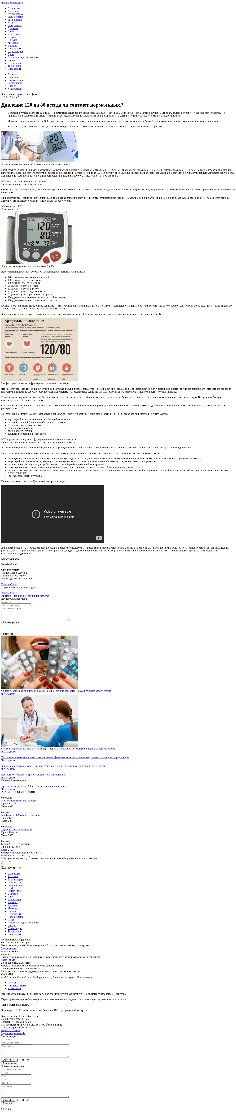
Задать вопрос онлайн (13, 1033)
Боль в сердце (15, 16)
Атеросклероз (15, 14)
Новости (12, 85)
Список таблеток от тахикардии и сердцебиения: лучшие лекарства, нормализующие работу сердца (56, 690)
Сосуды (12, 60)
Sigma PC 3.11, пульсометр (15, 844)
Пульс (11, 54)
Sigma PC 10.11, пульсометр (16, 829)
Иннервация (14, 34)
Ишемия (12, 40)
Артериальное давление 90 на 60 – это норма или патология (34, 786)
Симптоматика (16, 80)
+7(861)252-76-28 (10, 97)
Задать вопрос (9, 948)
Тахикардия (14, 66)
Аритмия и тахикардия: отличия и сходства (25, 595)
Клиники (13, 77)
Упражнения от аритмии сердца (18, 587)
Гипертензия (15, 25)
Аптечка (12, 74)
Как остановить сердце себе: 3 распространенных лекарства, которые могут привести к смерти (53, 766)
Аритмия (13, 11)
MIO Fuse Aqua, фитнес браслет (18, 800)
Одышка (12, 45)
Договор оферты (17, 985)
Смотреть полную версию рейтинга (21, 852)
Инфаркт (12, 37)
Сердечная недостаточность (23, 57)
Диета (11, 31)
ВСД (10, 22)
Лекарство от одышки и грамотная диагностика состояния (33, 774)
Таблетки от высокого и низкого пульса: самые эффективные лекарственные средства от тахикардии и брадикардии (65, 757)
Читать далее (8, 693)
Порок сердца (15, 51)
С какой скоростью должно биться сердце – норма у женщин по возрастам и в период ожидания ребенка (58, 748)
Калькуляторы (15, 88)
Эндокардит (14, 68)
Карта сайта (14, 988)
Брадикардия (15, 19)
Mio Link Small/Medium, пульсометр (20, 815)
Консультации (15, 83)
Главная (5, 575)
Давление (13, 28)
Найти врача (8, 959)
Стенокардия (15, 63)
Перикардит (14, 48)
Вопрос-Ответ (18, 575)
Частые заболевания (12, 2)
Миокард (13, 42)
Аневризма (14, 8)
